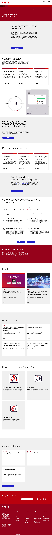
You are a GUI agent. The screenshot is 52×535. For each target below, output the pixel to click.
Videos (17, 518)
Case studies (18, 516)
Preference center (46, 520)
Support (35, 511)
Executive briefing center (37, 519)
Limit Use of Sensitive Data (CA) (35, 531)
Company (21, 3)
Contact (26, 3)
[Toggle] (22, 511)
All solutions (8, 486)
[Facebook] (45, 499)
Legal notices (25, 531)
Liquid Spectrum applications (21, 242)
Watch (8, 137)
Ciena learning (45, 516)
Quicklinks (45, 511)
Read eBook (17, 48)
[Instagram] (43, 499)
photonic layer (23, 130)
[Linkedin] (37, 499)
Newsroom (27, 518)
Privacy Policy (18, 531)
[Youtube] (40, 499)
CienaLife (26, 520)
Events (35, 516)
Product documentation (37, 522)
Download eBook (17, 191)
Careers (43, 1)
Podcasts (18, 520)
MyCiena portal (46, 518)
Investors (26, 516)
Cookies (43, 531)
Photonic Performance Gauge (31, 242)
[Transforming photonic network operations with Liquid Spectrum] (14, 280)
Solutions (12, 3)
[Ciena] (5, 2)
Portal (49, 1)
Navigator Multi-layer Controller (22, 183)
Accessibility (18, 534)
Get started (27, 499)
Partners (26, 522)
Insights (17, 3)
